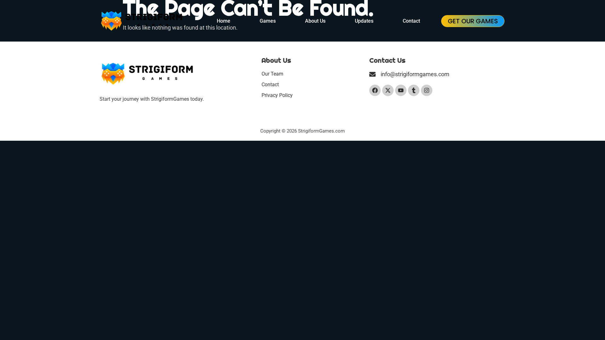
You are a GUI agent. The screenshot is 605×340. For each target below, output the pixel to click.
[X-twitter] (388, 90)
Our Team (272, 74)
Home (223, 21)
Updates (364, 21)
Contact (411, 21)
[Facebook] (375, 90)
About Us (315, 21)
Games (268, 21)
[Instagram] (426, 90)
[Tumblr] (413, 90)
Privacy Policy (277, 95)
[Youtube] (400, 90)
